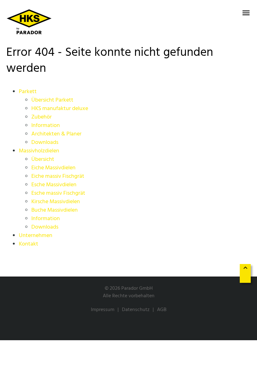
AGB (161, 310)
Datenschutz (135, 310)
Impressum (102, 310)
